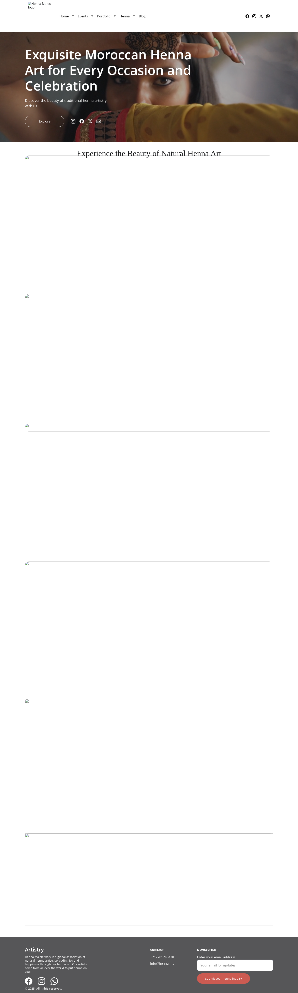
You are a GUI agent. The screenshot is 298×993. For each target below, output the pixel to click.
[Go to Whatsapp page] (268, 16)
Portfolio (103, 16)
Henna (125, 16)
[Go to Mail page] (98, 121)
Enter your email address (216, 957)
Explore (44, 121)
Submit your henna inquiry (223, 978)
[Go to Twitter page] (262, 16)
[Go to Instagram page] (255, 16)
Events (83, 16)
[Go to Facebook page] (248, 16)
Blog (142, 16)
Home (64, 16)
